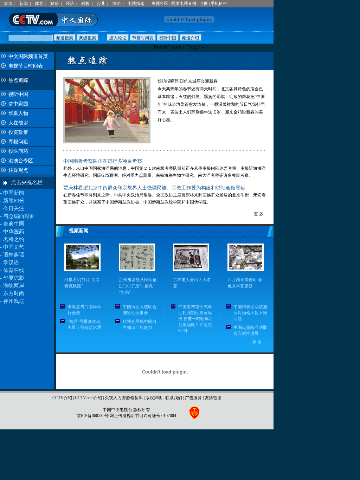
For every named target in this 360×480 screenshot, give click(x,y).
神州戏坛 (13, 301)
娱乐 (54, 3)
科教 (85, 3)
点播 (203, 3)
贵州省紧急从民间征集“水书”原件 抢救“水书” (138, 286)
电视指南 (136, 3)
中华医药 (13, 231)
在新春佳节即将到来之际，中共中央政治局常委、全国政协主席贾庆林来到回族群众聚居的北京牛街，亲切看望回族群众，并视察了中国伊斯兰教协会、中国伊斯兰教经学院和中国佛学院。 (164, 195)
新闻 (23, 3)
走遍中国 (13, 224)
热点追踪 (18, 80)
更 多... (260, 214)
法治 (116, 3)
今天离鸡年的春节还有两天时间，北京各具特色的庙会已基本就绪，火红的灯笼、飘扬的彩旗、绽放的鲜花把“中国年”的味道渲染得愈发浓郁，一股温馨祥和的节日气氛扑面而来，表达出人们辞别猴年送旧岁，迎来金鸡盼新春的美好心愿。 (211, 104)
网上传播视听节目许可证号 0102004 (143, 415)
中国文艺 (13, 247)
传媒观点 (18, 170)
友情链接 (213, 397)
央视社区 (160, 3)
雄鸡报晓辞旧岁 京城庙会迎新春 (188, 81)
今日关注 (13, 208)
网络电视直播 (184, 3)
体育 (39, 3)
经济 (70, 3)
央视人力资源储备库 (124, 397)
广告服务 (193, 397)
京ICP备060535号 (93, 415)
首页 (8, 3)
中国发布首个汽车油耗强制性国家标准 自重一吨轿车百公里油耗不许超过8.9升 (195, 318)
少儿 (101, 3)
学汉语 (11, 262)
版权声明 (154, 397)
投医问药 (18, 151)
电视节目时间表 (25, 66)
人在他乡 (18, 122)
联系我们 (173, 397)
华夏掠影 (13, 278)
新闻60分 (14, 200)
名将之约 (13, 239)
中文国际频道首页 (28, 56)
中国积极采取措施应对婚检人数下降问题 (250, 312)
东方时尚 (13, 293)
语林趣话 (13, 255)
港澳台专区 (20, 160)
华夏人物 (18, 113)
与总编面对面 (19, 216)
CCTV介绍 (62, 397)
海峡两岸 (13, 285)
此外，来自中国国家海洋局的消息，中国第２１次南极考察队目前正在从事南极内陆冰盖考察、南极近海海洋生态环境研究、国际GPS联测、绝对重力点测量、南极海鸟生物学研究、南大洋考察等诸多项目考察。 (164, 168)
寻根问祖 (18, 141)
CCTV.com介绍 (88, 397)
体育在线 (13, 270)
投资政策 (18, 132)
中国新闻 (13, 193)
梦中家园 (18, 103)
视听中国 (18, 94)
